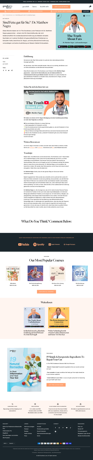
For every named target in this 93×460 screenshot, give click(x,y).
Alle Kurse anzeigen (29, 426)
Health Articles (28, 433)
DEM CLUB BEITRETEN (61, 6)
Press (25, 435)
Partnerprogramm (82, 431)
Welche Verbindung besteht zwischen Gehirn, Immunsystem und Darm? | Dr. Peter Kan (58, 333)
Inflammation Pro (7, 430)
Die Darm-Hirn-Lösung (58, 283)
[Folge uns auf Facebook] (55, 428)
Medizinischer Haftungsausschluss (44, 452)
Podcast (26, 429)
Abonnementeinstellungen (44, 433)
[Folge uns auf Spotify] (55, 431)
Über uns (80, 426)
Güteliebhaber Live (10, 15)
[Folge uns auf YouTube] (67, 428)
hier (53, 147)
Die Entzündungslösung (35, 283)
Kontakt (39, 426)
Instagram (32, 147)
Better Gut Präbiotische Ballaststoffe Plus (12, 427)
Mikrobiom (13, 283)
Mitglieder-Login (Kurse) (84, 433)
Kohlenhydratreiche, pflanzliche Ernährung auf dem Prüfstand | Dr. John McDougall (34, 333)
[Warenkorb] (89, 6)
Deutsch (11, 443)
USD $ (5, 443)
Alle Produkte (6, 437)
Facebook (39, 147)
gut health (6, 18)
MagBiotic (5, 433)
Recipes (26, 431)
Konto (38, 435)
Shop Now (86, 11)
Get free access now (56, 384)
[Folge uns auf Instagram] (59, 428)
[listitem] (3, 70)
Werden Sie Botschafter (84, 435)
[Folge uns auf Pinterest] (63, 428)
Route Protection (41, 431)
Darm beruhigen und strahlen (10, 435)
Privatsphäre (34, 452)
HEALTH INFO (44, 6)
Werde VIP (80, 429)
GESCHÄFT (26, 6)
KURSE (35, 6)
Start (4, 15)
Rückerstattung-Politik (43, 429)
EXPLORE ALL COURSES (46, 291)
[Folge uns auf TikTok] (70, 428)
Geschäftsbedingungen (56, 452)
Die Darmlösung (80, 283)
